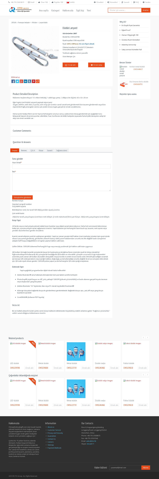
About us (51, 427)
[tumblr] (29, 81)
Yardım (147, 2)
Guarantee (52, 436)
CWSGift (13, 22)
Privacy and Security (55, 433)
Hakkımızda (67, 10)
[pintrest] (33, 81)
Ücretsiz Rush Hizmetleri (131, 40)
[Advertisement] (54, 325)
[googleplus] (21, 81)
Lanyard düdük (43, 22)
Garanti (126, 2)
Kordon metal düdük (137, 67)
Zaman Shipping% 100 (130, 35)
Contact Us (52, 439)
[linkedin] (25, 81)
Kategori (55, 10)
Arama (145, 10)
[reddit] (38, 81)
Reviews (24, 150)
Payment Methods (54, 448)
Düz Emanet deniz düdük (139, 82)
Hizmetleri (114, 2)
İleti (14, 171)
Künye (41, 150)
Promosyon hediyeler (24, 22)
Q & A (33, 150)
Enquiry (14, 150)
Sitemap (51, 445)
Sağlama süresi (61, 150)
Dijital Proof (126, 30)
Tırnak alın (71, 65)
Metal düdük (28, 363)
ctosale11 (90, 444)
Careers (51, 442)
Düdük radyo (85, 363)
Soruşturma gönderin (22, 197)
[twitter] (17, 81)
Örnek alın (15, 368)
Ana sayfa (43, 10)
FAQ (137, 2)
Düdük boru (141, 363)
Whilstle (34, 22)
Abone (145, 467)
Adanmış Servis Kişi (129, 45)
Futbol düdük (113, 363)
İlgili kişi (80, 10)
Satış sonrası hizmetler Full (132, 49)
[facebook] (13, 81)
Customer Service (54, 430)
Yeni (89, 10)
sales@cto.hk (91, 441)
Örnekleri (99, 2)
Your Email (17, 162)
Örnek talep (97, 65)
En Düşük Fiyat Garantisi (131, 25)
